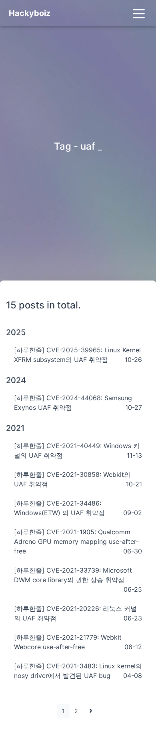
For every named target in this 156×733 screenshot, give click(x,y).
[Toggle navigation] (139, 13)
